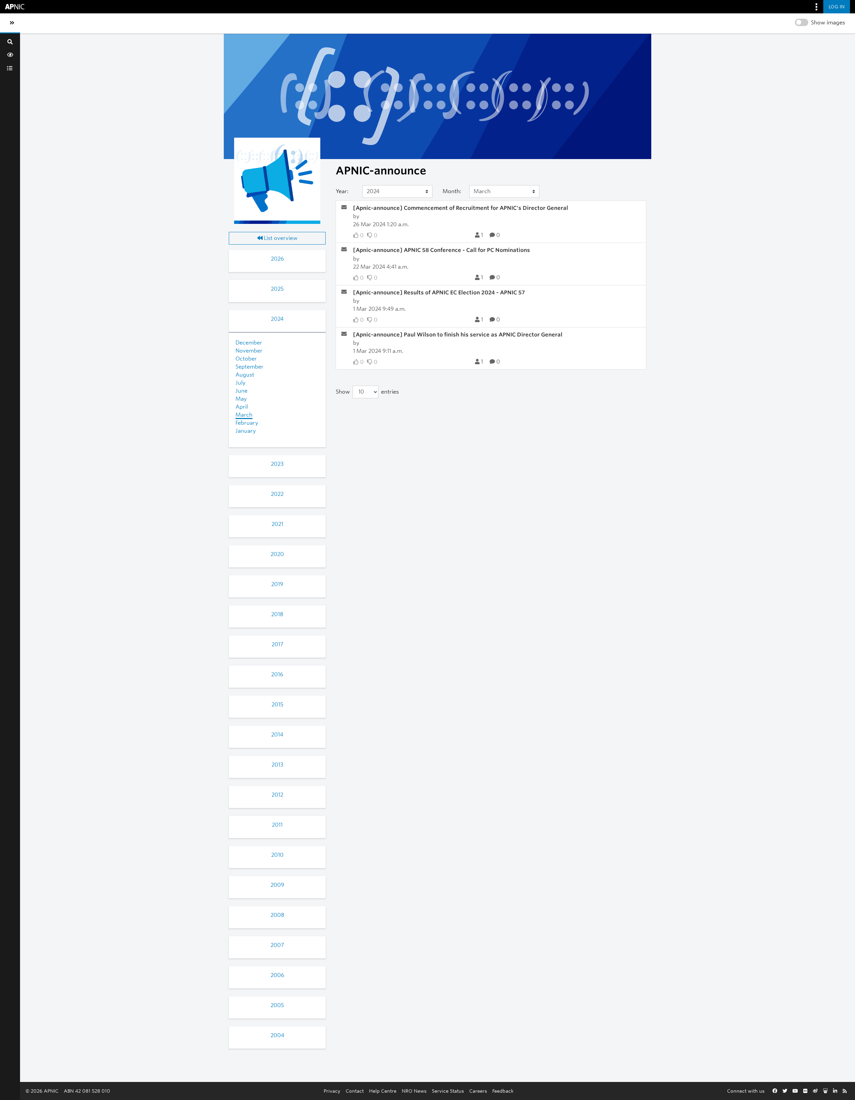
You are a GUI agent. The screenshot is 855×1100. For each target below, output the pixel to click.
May (241, 399)
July (240, 383)
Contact (355, 1091)
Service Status (448, 1091)
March (243, 415)
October (246, 359)
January (245, 431)
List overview (280, 238)
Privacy (332, 1091)
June (241, 391)
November (249, 351)
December (248, 342)
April (241, 407)
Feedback (503, 1091)
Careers (478, 1091)
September (249, 367)
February (246, 423)
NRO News (414, 1091)
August (244, 375)
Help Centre (382, 1091)
